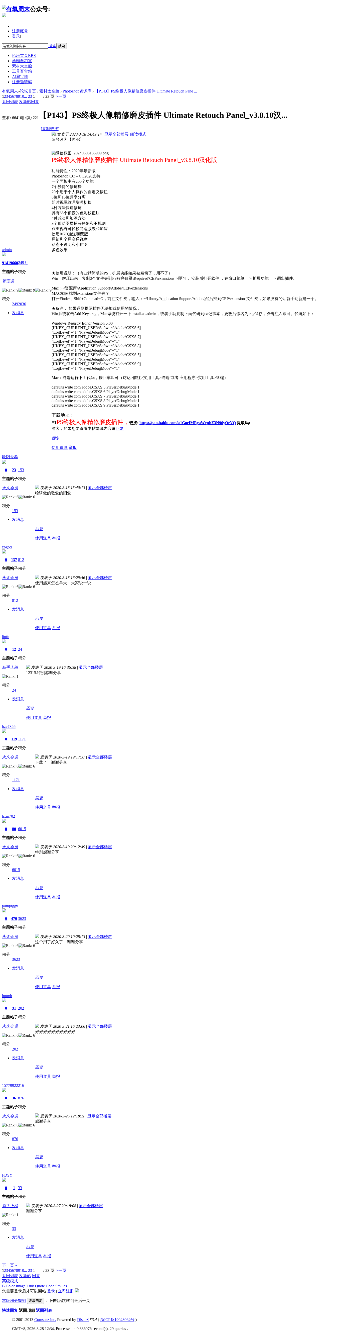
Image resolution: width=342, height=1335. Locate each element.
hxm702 (8, 816)
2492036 (19, 304)
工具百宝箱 (22, 71)
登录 (16, 36)
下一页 (60, 96)
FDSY (7, 1175)
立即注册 (66, 1291)
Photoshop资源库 (77, 91)
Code (50, 1286)
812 (21, 559)
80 (14, 829)
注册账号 (20, 31)
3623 (22, 918)
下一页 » (9, 1265)
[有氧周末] (16, 9)
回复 (35, 102)
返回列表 (10, 102)
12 (14, 649)
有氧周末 (10, 91)
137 (14, 559)
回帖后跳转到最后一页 (70, 1300)
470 (14, 918)
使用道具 (60, 447)
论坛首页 (24, 55)
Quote (40, 1286)
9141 (6, 263)
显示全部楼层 (116, 134)
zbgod (7, 547)
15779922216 (13, 1085)
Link (30, 1286)
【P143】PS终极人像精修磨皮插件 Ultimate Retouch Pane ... (146, 91)
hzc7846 (9, 726)
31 (14, 1008)
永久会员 (10, 488)
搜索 (52, 46)
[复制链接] (50, 129)
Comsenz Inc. (45, 1319)
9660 (14, 263)
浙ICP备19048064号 (117, 1319)
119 (14, 739)
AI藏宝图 (20, 76)
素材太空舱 (22, 66)
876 (21, 1098)
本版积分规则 (14, 1300)
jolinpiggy (10, 906)
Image (21, 1286)
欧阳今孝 (10, 457)
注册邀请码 (22, 82)
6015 (22, 829)
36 (14, 1098)
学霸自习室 (22, 61)
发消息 (18, 313)
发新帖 (25, 102)
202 (21, 1008)
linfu (5, 637)
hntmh (7, 996)
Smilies (61, 1286)
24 (20, 649)
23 (14, 470)
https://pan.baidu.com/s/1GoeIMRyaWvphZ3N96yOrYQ (187, 423)
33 (20, 1188)
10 (22, 96)
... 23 (28, 96)
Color (10, 1286)
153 (21, 470)
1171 (22, 739)
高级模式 (10, 1281)
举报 (73, 447)
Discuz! (83, 1319)
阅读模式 (138, 134)
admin (7, 250)
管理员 (8, 281)
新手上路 (10, 667)
